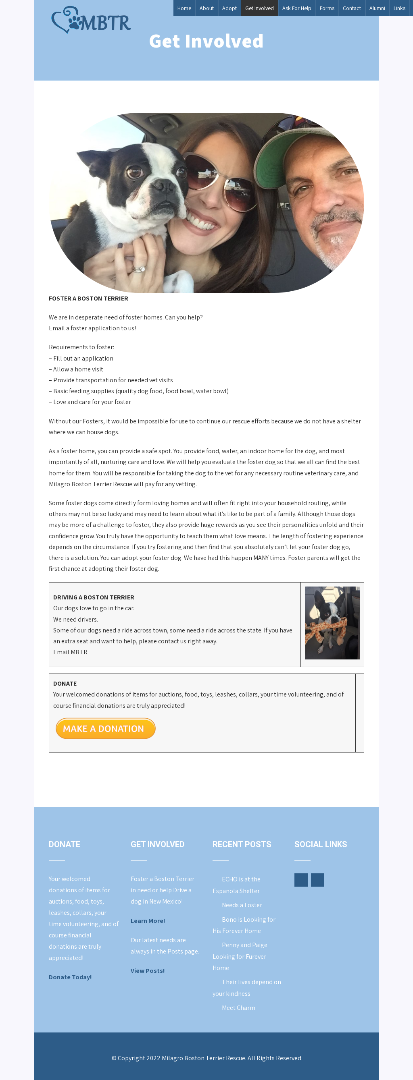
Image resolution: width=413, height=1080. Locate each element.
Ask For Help (296, 8)
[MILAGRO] (90, 20)
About (207, 8)
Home (184, 8)
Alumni (377, 8)
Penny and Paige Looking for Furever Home (240, 956)
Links (399, 8)
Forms (327, 8)
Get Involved (259, 8)
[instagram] (317, 880)
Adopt (229, 8)
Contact (352, 8)
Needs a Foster (242, 905)
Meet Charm (238, 1007)
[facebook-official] (301, 880)
